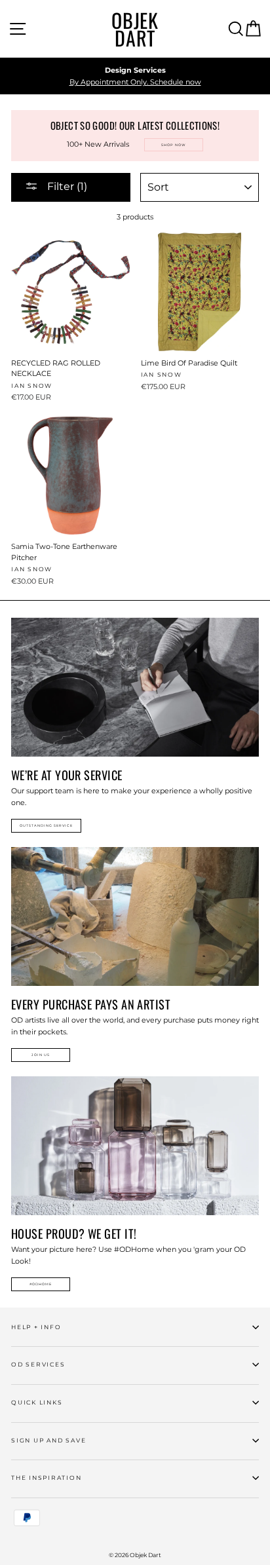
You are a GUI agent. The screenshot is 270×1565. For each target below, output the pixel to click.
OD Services (38, 1364)
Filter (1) (66, 186)
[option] (135, 76)
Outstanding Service (46, 825)
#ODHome (40, 1284)
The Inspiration (46, 1477)
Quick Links (36, 1402)
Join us (40, 1055)
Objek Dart (135, 28)
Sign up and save (48, 1440)
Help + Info (36, 1326)
